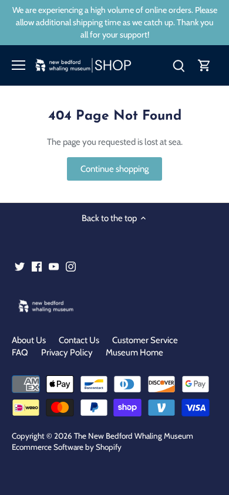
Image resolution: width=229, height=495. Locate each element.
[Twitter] (20, 266)
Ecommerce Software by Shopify (67, 447)
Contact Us (79, 340)
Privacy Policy (67, 352)
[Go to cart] (204, 65)
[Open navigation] (18, 65)
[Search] (178, 65)
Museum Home (134, 352)
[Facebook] (37, 266)
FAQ (20, 352)
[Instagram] (71, 266)
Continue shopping (114, 169)
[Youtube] (54, 266)
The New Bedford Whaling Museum (133, 435)
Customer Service (145, 340)
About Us (29, 340)
